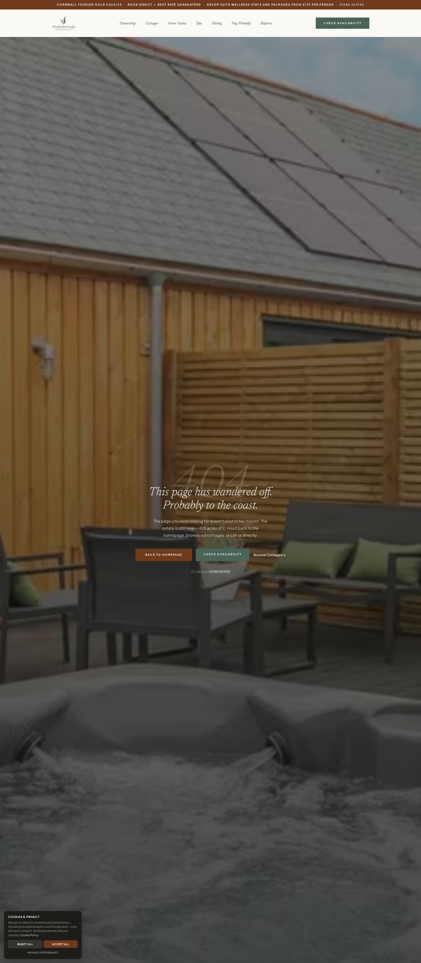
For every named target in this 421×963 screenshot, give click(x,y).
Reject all (25, 944)
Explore (266, 23)
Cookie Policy (29, 935)
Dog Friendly (241, 23)
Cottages (151, 23)
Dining (217, 23)
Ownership (128, 23)
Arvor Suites (177, 23)
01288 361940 (352, 4)
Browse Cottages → (269, 555)
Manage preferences (42, 952)
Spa (199, 23)
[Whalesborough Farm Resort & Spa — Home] (64, 23)
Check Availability (343, 22)
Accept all (60, 944)
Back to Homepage (163, 554)
